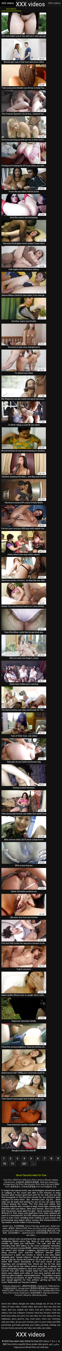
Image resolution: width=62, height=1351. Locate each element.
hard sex (39, 1313)
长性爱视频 (19, 1226)
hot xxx (56, 1316)
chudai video (27, 1307)
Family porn (9, 1182)
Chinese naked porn (12, 1286)
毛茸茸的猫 (41, 1231)
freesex (29, 1313)
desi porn (38, 1307)
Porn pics (49, 1184)
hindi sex (56, 1313)
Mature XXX (21, 1228)
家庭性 (12, 1228)
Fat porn (18, 1295)
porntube (16, 1325)
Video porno (53, 1286)
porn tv (38, 1322)
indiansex (5, 1319)
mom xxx (46, 1319)
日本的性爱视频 (28, 1186)
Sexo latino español (16, 1344)
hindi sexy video (8, 1316)
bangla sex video (27, 1303)
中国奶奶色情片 (10, 1288)
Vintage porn (9, 1184)
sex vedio (37, 1328)
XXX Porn (17, 1180)
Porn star (40, 1184)
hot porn (21, 1316)
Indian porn (30, 1231)
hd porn (47, 1313)
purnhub (44, 1325)
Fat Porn (20, 1184)
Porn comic (42, 1228)
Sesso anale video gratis (37, 1344)
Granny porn (53, 1228)
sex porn (19, 1328)
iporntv (21, 1319)
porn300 (56, 1322)
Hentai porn (29, 1184)
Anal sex (44, 1182)
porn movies (28, 1322)
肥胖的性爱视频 (37, 1288)
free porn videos (43, 1310)
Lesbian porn (49, 1290)
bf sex (50, 1303)
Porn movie (13, 1293)
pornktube (6, 1325)
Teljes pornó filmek (22, 1347)
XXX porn (26, 1180)
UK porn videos (51, 1180)
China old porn (22, 1290)
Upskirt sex (7, 1226)
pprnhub (25, 1325)
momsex (56, 1319)
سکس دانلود (54, 1344)
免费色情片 (15, 1186)
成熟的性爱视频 (32, 1182)
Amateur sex (36, 1290)
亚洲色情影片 (36, 1293)
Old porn (27, 1295)
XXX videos (11, 9)
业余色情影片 (14, 1233)
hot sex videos (45, 1316)
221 (24, 1163)
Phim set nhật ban (39, 1347)
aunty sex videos (9, 1303)
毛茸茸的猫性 (42, 1233)
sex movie (9, 1328)
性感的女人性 (50, 1186)
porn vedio (47, 1322)
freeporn (21, 1313)
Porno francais (32, 1226)
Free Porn (7, 1180)
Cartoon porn (8, 1231)
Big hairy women (51, 1293)
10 (4, 1163)
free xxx (12, 1313)
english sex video (25, 1310)
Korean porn (24, 1288)
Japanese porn (28, 1233)
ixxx (27, 1319)
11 (12, 1163)
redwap (52, 1325)
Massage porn (52, 1288)
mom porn (35, 1319)
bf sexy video (13, 1307)
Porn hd (39, 1186)
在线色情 (20, 1182)
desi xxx (12, 1310)
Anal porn (53, 1182)
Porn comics (38, 1180)
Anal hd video (8, 1290)
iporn (14, 1319)
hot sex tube (32, 1316)
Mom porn (19, 1231)
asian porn (45, 1226)
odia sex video (8, 1322)
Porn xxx (32, 1228)
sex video (46, 1328)
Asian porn (42, 1286)
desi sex (48, 1307)
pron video (35, 1325)
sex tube (28, 1328)
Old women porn (39, 1295)
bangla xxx (41, 1303)
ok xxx (18, 1322)
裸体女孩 (51, 1231)
